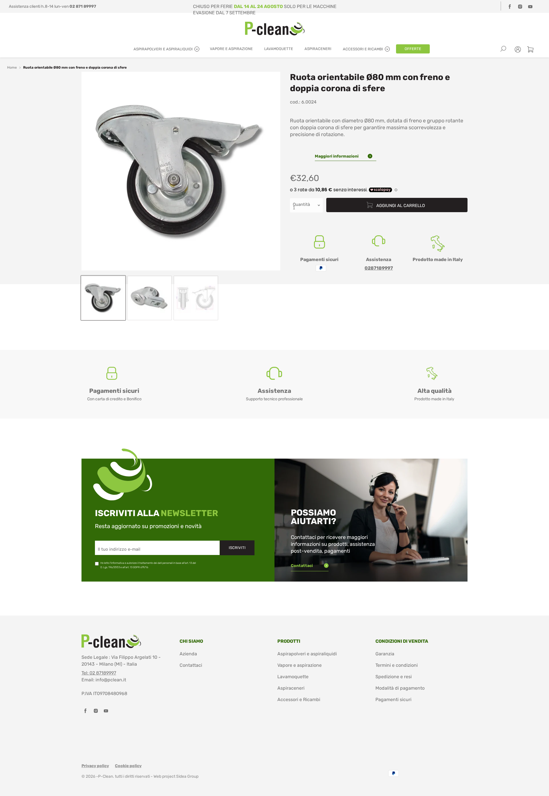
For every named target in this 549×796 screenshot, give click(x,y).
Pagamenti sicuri (393, 699)
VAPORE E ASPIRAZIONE (231, 49)
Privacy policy (95, 765)
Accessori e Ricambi (298, 699)
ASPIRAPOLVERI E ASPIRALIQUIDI (164, 49)
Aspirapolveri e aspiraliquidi (307, 653)
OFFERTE (413, 49)
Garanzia (384, 653)
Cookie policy (128, 765)
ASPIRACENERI (318, 49)
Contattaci (302, 565)
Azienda (188, 653)
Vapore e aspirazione (299, 665)
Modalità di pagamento (400, 688)
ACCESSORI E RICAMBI (363, 49)
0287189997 (379, 268)
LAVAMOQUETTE (278, 49)
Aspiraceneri (291, 688)
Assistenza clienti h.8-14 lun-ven (52, 6)
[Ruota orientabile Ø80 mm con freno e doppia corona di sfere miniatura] (103, 298)
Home (12, 67)
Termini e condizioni (396, 665)
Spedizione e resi (393, 676)
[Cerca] (503, 48)
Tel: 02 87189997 (98, 673)
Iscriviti (237, 548)
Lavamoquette (293, 676)
